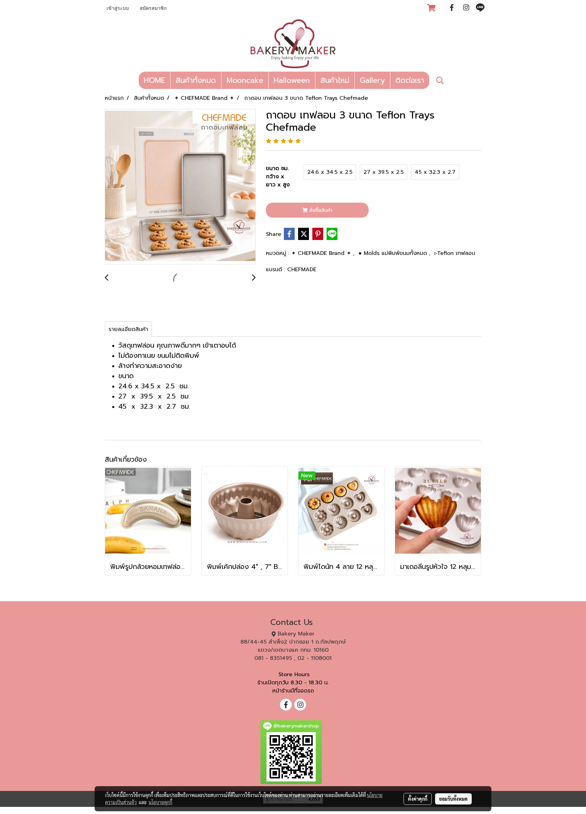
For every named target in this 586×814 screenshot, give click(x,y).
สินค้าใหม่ (334, 80)
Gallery (372, 80)
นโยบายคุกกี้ (160, 802)
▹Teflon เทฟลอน (454, 253)
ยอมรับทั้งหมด (453, 799)
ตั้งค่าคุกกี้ (417, 799)
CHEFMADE (301, 269)
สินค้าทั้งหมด (196, 80)
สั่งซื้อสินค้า (320, 210)
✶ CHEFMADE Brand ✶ (322, 253)
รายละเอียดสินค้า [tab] (128, 329)
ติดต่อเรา (409, 80)
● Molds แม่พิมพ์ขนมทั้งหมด (393, 253)
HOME (154, 80)
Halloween (292, 80)
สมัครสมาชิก (153, 8)
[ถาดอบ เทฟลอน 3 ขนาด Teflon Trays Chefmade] (180, 187)
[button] (440, 80)
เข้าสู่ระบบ (117, 8)
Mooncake (245, 80)
